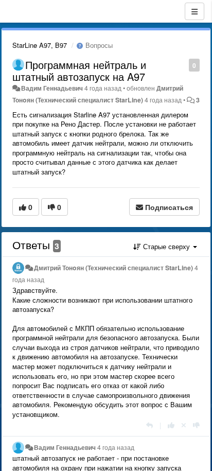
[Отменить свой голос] (183, 425)
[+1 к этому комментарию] (171, 425)
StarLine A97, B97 (39, 45)
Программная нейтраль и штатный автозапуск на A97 (79, 70)
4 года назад (115, 447)
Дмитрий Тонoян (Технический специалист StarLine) (113, 267)
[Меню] (194, 11)
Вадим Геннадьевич (52, 88)
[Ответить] (149, 425)
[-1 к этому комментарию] (196, 425)
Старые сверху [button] (166, 246)
